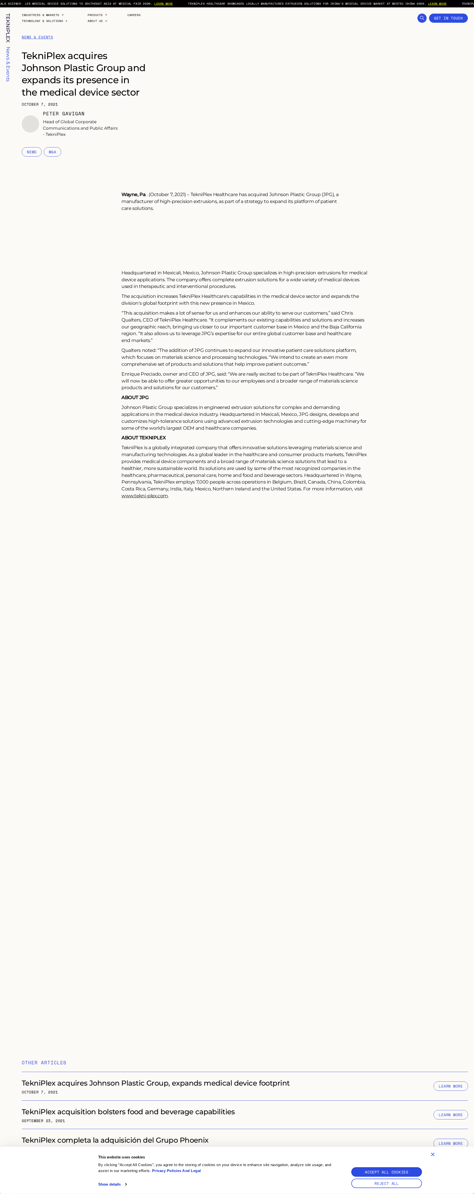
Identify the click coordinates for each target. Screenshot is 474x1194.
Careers (133, 15)
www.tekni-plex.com (144, 495)
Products (95, 15)
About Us (95, 21)
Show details (109, 1184)
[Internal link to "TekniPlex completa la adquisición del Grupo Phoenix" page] (245, 1143)
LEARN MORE (163, 3)
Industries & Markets (40, 15)
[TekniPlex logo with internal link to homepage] (8, 28)
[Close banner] (432, 1154)
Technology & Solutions (42, 21)
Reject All (387, 1183)
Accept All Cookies (386, 1172)
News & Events (37, 37)
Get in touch (448, 18)
